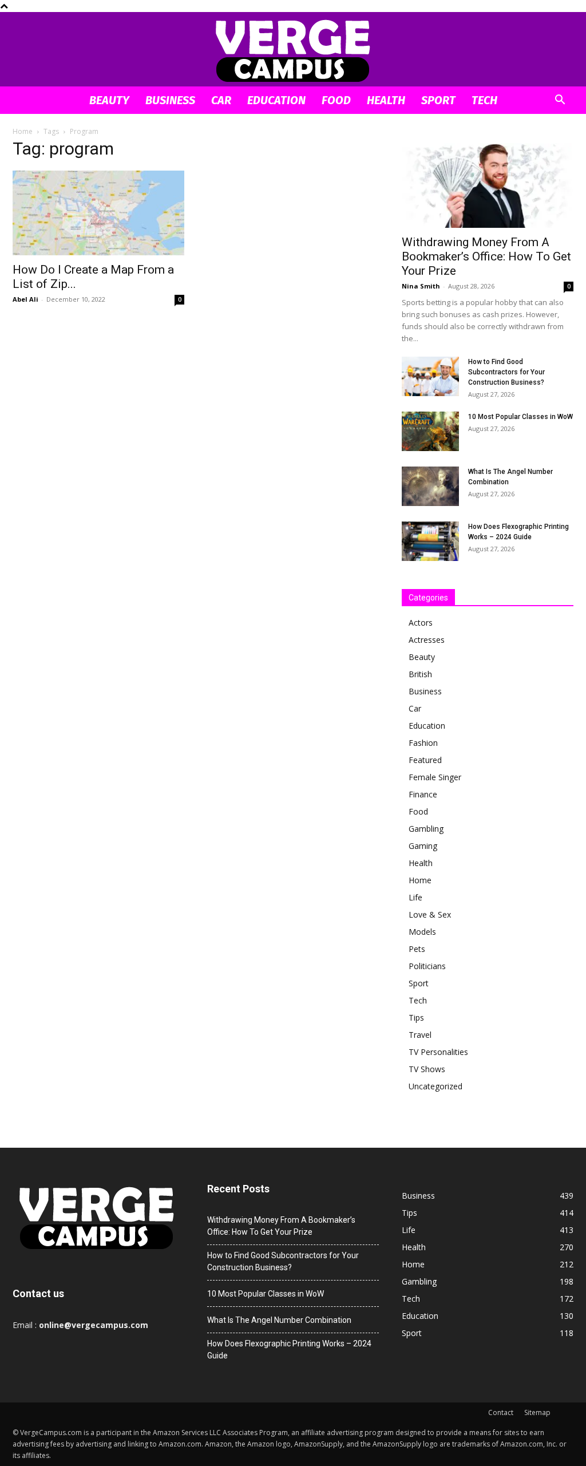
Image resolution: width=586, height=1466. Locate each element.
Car (221, 100)
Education (276, 100)
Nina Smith (421, 286)
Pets (417, 948)
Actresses (427, 639)
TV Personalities (438, 1051)
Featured (425, 759)
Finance (423, 794)
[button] (559, 101)
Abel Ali (25, 299)
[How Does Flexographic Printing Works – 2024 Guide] (430, 541)
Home (23, 131)
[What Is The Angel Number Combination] (430, 486)
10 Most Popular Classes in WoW (520, 417)
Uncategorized (435, 1086)
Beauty (109, 100)
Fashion (423, 742)
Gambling (426, 828)
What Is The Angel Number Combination (279, 1320)
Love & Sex (430, 914)
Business (170, 100)
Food (336, 100)
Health (386, 100)
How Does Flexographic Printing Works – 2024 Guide (289, 1349)
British (420, 674)
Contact (500, 1412)
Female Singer (435, 777)
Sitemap (537, 1412)
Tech (484, 100)
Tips (416, 1017)
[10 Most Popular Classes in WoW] (430, 431)
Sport (438, 100)
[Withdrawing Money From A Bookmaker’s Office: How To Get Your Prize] (487, 185)
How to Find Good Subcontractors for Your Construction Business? (506, 372)
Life (415, 897)
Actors (421, 622)
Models (422, 931)
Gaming (423, 845)
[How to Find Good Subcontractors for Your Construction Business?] (430, 376)
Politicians (427, 966)
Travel (420, 1034)
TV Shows (427, 1069)
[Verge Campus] (293, 50)
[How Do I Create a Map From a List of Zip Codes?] (98, 213)
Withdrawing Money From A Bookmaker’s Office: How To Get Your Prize (486, 256)
